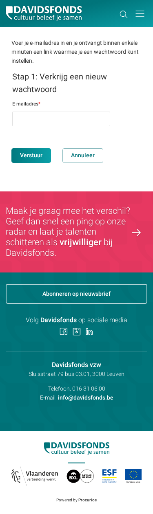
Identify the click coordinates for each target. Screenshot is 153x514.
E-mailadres (26, 104)
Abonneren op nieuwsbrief (76, 293)
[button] (140, 14)
